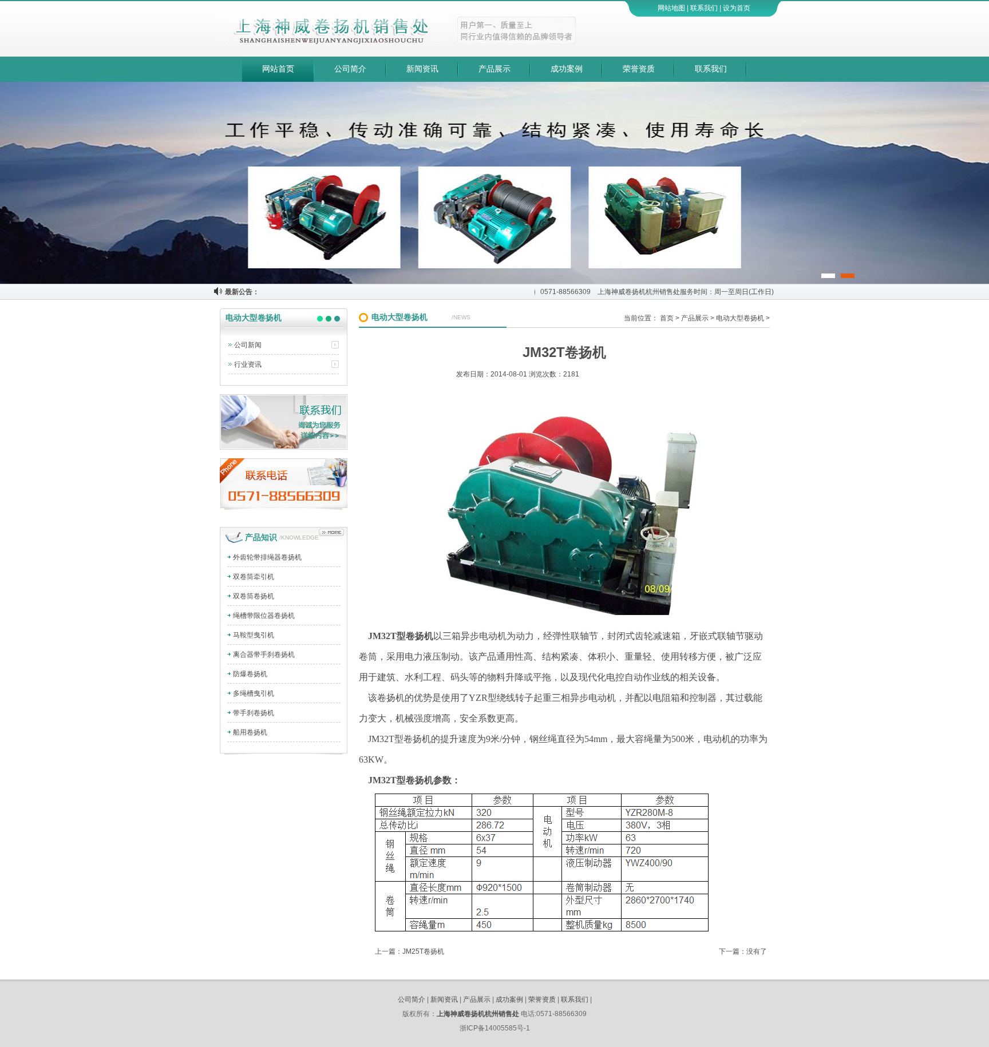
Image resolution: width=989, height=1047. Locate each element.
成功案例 (567, 69)
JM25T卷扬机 (423, 951)
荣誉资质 (639, 69)
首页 (667, 318)
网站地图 (671, 8)
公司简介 (350, 69)
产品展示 (494, 69)
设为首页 (736, 8)
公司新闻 (248, 345)
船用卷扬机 (250, 732)
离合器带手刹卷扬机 (264, 655)
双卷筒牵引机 (253, 577)
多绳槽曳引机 (253, 693)
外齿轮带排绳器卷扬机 (267, 557)
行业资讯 (248, 364)
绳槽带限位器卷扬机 (264, 616)
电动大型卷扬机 (740, 318)
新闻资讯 (422, 69)
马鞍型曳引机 (253, 635)
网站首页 (278, 69)
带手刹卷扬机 (253, 713)
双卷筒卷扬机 (253, 596)
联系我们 (704, 8)
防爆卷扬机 (250, 674)
